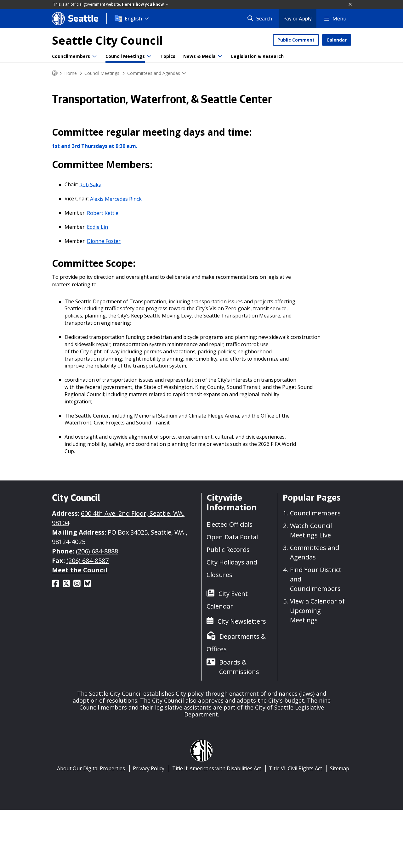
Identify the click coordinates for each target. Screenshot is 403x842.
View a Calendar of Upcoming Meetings (317, 610)
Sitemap (339, 768)
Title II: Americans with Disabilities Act (216, 768)
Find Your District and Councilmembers (315, 579)
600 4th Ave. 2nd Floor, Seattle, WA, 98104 (118, 518)
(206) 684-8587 (87, 560)
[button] (350, 4)
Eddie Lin (97, 226)
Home (70, 73)
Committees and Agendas (153, 73)
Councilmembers (71, 56)
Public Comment (296, 40)
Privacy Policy (148, 768)
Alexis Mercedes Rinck (116, 198)
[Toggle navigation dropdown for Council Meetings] (149, 56)
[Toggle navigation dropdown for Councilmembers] (94, 56)
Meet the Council (79, 570)
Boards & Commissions (239, 667)
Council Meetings (125, 56)
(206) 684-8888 (97, 551)
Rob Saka (90, 184)
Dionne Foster (104, 241)
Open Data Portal (232, 537)
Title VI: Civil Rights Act (295, 768)
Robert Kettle (102, 212)
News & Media (199, 56)
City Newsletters (242, 621)
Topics (167, 56)
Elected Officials (230, 524)
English (133, 18)
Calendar (336, 40)
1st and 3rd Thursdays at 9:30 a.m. (94, 145)
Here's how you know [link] (143, 4)
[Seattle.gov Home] (55, 73)
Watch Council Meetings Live (311, 530)
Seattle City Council (107, 40)
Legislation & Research (257, 56)
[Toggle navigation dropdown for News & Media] (220, 56)
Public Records (228, 549)
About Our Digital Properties (91, 768)
